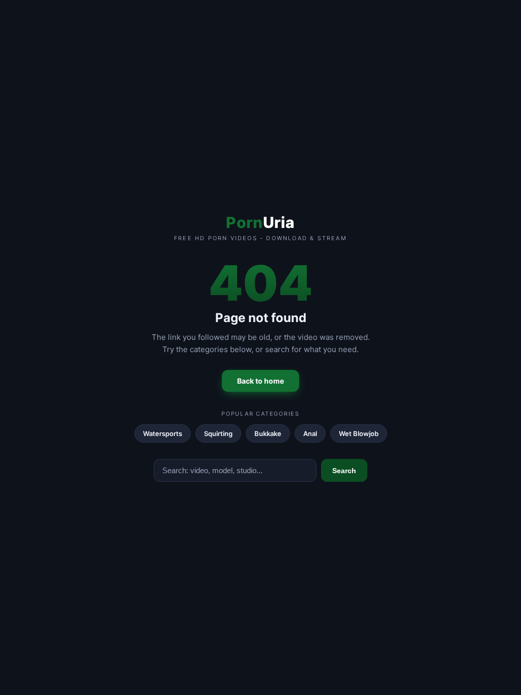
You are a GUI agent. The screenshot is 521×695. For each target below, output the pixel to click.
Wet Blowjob (359, 433)
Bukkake (267, 433)
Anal (310, 433)
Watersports (162, 433)
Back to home (260, 381)
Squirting (218, 433)
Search (344, 471)
